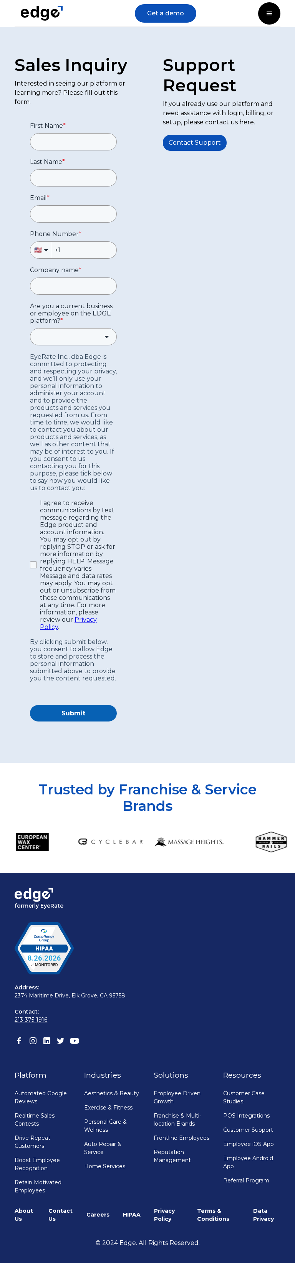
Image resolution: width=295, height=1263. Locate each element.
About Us (24, 1214)
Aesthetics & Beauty (111, 1093)
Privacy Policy (164, 1214)
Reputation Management (172, 1156)
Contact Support (195, 142)
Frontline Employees (181, 1137)
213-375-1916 (31, 1019)
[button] (269, 13)
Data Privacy (263, 1214)
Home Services (104, 1166)
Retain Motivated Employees (38, 1186)
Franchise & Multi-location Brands (177, 1119)
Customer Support (248, 1129)
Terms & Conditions (213, 1214)
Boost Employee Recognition (37, 1164)
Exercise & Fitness (108, 1107)
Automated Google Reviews (41, 1097)
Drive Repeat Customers (32, 1141)
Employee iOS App (248, 1144)
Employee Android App (248, 1162)
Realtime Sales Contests (35, 1119)
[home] (41, 13)
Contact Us (60, 1214)
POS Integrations (246, 1115)
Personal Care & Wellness (105, 1125)
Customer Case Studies (244, 1097)
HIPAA (132, 1214)
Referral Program (246, 1180)
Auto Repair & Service (102, 1148)
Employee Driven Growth (177, 1097)
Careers (97, 1214)
